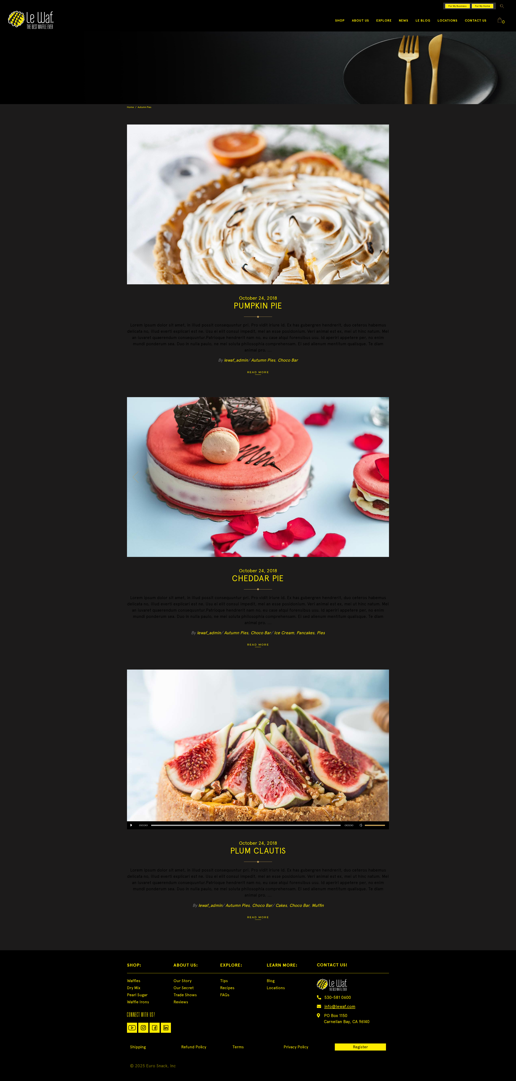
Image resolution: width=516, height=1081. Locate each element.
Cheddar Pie (258, 578)
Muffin (318, 905)
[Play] (131, 825)
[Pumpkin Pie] (258, 204)
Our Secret (184, 987)
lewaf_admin (236, 360)
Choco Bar (288, 360)
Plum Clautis (258, 850)
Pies (321, 632)
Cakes (281, 905)
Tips (224, 980)
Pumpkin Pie (258, 305)
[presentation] (135, 477)
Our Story (182, 980)
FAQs (224, 994)
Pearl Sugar (137, 994)
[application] (258, 825)
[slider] (375, 825)
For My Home (482, 6)
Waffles (133, 980)
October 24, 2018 (258, 298)
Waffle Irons (138, 1001)
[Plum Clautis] (258, 749)
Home (130, 107)
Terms (238, 1046)
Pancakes (305, 632)
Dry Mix (133, 987)
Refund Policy (193, 1046)
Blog (271, 980)
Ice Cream (284, 632)
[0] (499, 20)
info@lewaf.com (339, 1006)
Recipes (227, 987)
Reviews (181, 1001)
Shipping (138, 1046)
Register (360, 1046)
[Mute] (361, 825)
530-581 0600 (337, 997)
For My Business (457, 6)
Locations (276, 987)
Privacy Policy (296, 1046)
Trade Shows (185, 994)
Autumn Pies (263, 360)
